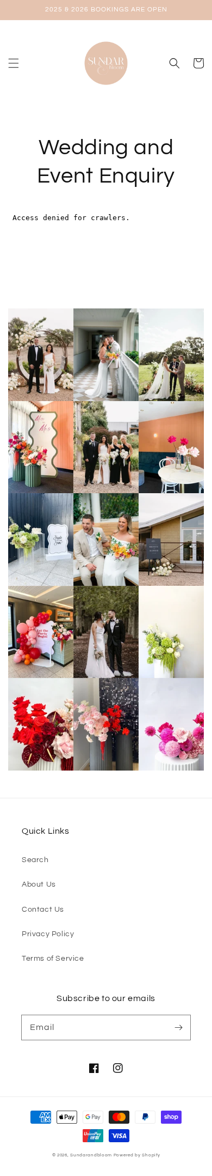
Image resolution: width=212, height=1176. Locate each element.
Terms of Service (53, 958)
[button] (14, 63)
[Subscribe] (178, 1027)
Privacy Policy (48, 934)
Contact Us (43, 909)
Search (35, 860)
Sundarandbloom (91, 1155)
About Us (39, 884)
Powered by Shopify (137, 1155)
